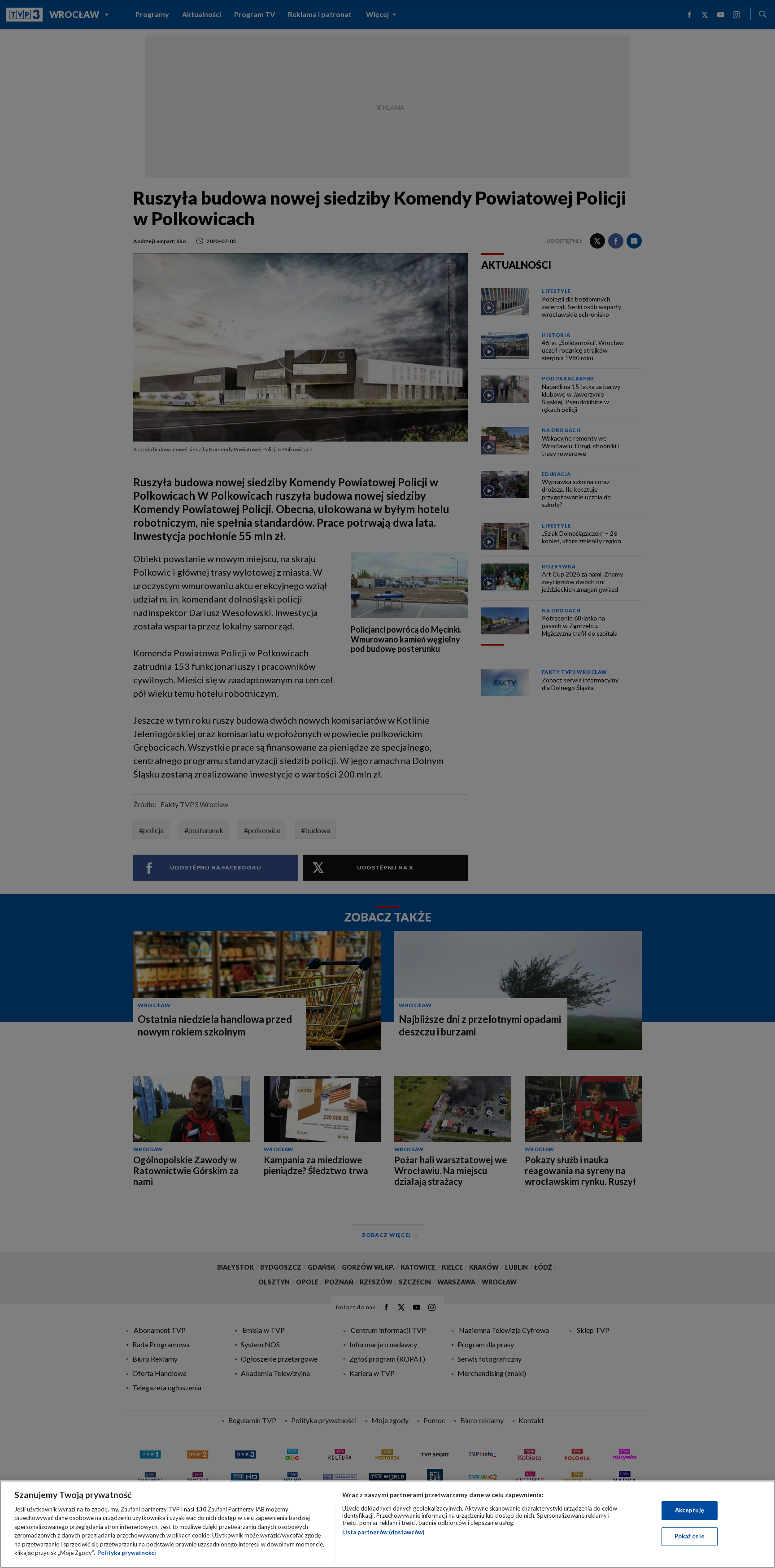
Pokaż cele (690, 1536)
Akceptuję (689, 1510)
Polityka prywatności (126, 1552)
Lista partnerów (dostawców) (383, 1532)
